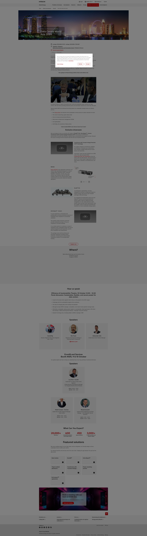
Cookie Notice (70, 60)
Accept (88, 64)
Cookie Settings (60, 64)
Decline (80, 64)
